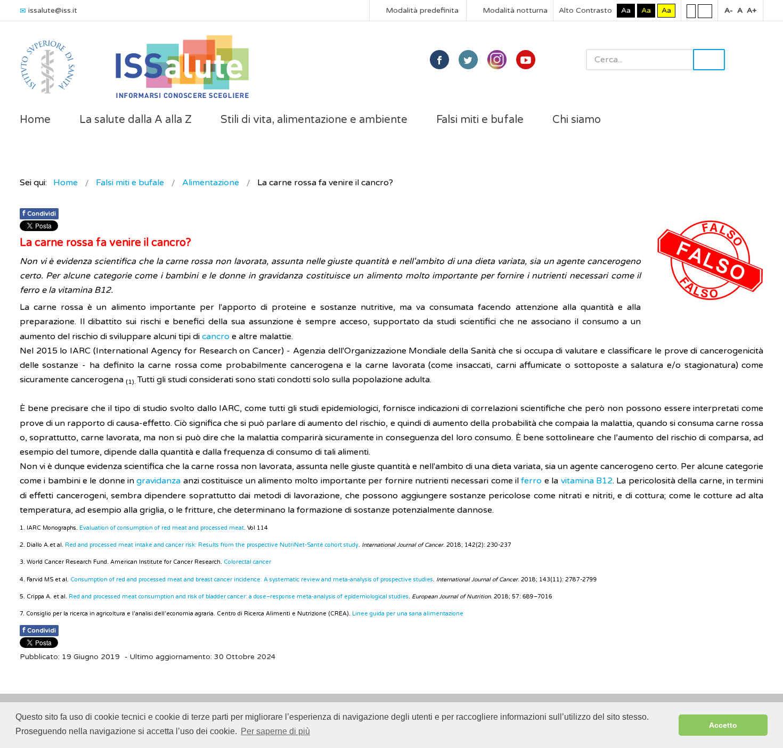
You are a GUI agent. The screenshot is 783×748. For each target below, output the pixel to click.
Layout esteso (705, 11)
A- (728, 10)
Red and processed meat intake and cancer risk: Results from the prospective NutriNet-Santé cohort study (211, 544)
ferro (531, 480)
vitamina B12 (587, 480)
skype (525, 59)
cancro (216, 336)
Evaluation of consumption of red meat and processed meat (161, 527)
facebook (439, 59)
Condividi (39, 213)
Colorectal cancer (248, 561)
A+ (751, 10)
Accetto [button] (723, 725)
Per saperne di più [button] (275, 731)
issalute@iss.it (52, 10)
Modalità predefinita (421, 10)
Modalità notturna (514, 10)
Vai (709, 59)
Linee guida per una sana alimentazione (407, 613)
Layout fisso (691, 11)
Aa (626, 10)
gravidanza (158, 480)
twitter (468, 59)
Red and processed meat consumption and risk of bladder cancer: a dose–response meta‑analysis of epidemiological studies (239, 596)
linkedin (497, 59)
